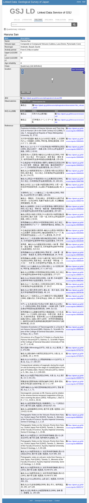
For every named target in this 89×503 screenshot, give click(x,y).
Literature (27, 20)
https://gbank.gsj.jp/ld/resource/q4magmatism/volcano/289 (42, 98)
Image (70, 20)
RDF (84, 2)
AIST (31, 500)
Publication (61, 20)
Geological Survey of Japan (43, 500)
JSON (79, 2)
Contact (57, 500)
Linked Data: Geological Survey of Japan (26, 1)
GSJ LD (17, 20)
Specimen (49, 20)
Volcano (38, 20)
